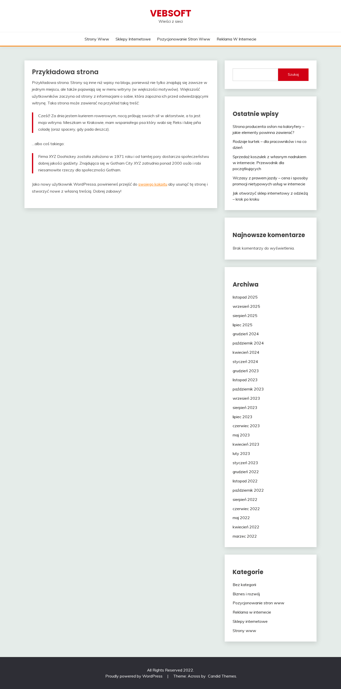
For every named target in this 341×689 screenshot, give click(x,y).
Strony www (97, 38)
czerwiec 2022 (246, 508)
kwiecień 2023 (246, 444)
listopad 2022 (245, 480)
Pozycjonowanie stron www (183, 38)
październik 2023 (248, 388)
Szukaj (293, 74)
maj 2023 (241, 434)
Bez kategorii (244, 584)
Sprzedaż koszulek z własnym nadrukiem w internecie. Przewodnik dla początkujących (269, 162)
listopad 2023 (245, 379)
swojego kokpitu (152, 184)
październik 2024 (248, 343)
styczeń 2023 (245, 462)
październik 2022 (248, 490)
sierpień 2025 (245, 315)
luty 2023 (241, 453)
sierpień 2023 (245, 407)
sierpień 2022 (245, 499)
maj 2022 (241, 517)
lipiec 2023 (242, 416)
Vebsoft (170, 13)
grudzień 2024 (246, 333)
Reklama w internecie (236, 38)
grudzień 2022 (246, 471)
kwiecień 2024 (246, 352)
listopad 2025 (245, 297)
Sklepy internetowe (133, 38)
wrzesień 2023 (246, 398)
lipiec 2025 (242, 324)
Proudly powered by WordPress (134, 676)
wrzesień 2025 (246, 306)
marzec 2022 (245, 536)
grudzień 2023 (246, 370)
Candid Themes (222, 676)
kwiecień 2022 (246, 526)
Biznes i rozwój (246, 593)
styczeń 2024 (245, 361)
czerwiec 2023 (246, 425)
